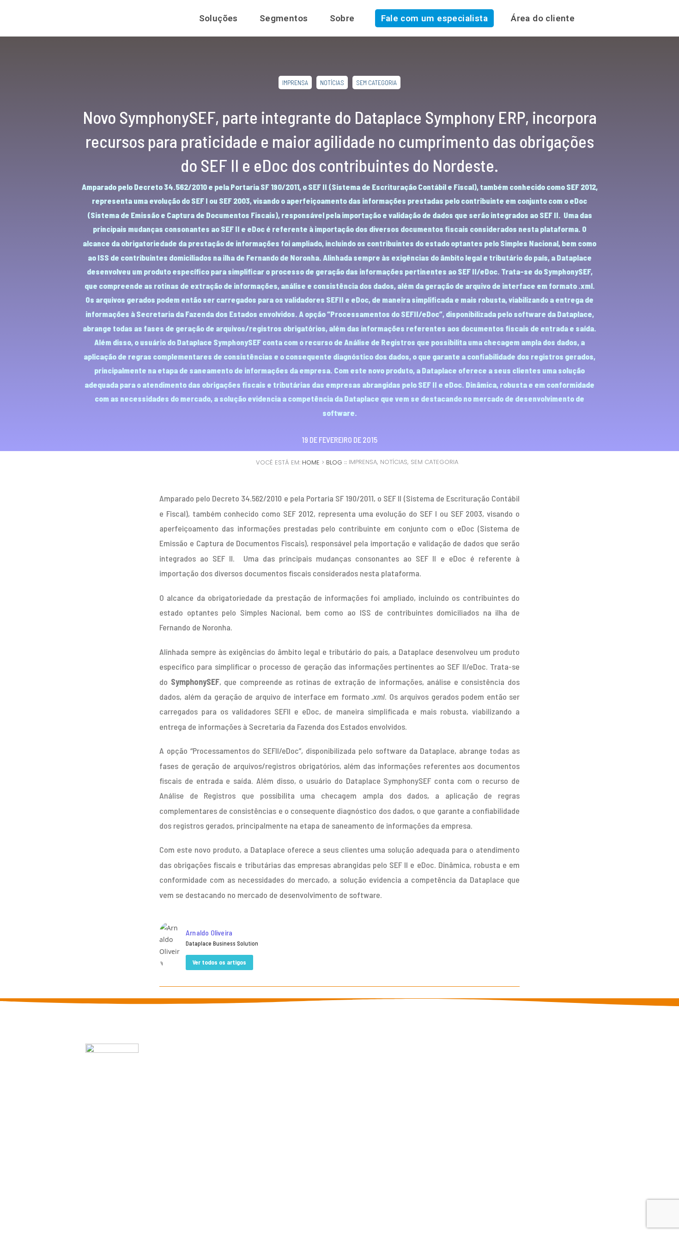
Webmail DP (205, 1104)
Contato (200, 1122)
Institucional (206, 1067)
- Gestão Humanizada (327, 1104)
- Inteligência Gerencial (328, 1076)
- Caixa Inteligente (325, 1122)
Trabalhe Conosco (214, 1113)
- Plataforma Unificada (331, 1132)
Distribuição (413, 1076)
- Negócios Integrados (331, 1113)
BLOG (334, 462)
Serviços (408, 1095)
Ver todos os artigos (219, 962)
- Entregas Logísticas (329, 1095)
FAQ (194, 1095)
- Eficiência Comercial (330, 1085)
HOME (311, 462)
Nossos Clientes (212, 1076)
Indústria (408, 1067)
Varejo (405, 1085)
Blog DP (199, 1085)
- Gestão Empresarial (329, 1067)
